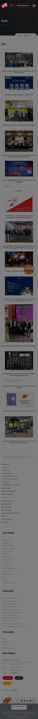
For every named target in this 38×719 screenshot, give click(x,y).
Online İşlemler (23, 5)
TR (11, 5)
